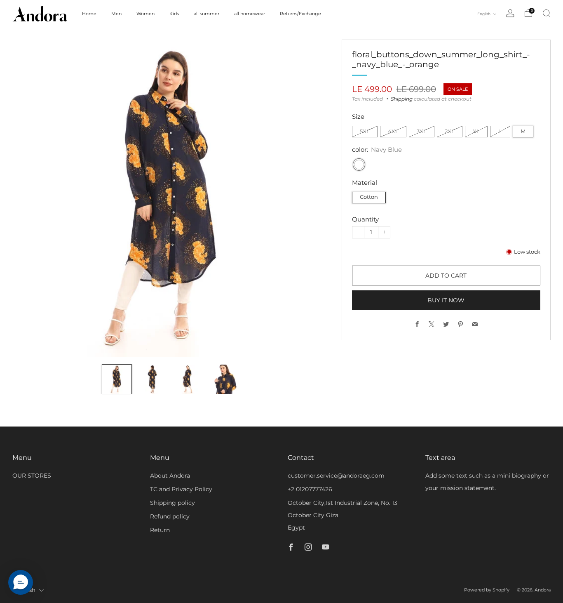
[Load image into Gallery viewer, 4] (225, 379)
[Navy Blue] (359, 164)
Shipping (402, 99)
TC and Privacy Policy (181, 489)
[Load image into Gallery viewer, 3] (189, 379)
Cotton (369, 197)
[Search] (546, 13)
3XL (422, 131)
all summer (206, 13)
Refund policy (170, 516)
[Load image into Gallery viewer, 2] (153, 379)
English (484, 14)
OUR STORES (31, 475)
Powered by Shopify (486, 590)
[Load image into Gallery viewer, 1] (117, 379)
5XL (365, 131)
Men (116, 13)
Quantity (365, 219)
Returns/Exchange (300, 13)
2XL (450, 131)
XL (476, 131)
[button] (20, 582)
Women (145, 13)
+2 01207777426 (310, 489)
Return (160, 530)
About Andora (170, 475)
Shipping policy (172, 502)
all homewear (249, 13)
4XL (393, 131)
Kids (174, 13)
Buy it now (445, 300)
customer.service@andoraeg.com (336, 475)
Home (89, 13)
